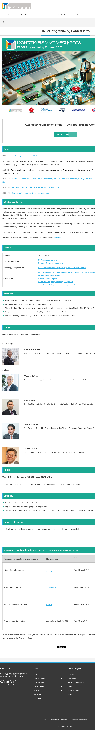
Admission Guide (44, 15)
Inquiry (45, 719)
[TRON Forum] (16, 8)
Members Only (38, 694)
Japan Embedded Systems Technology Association (57, 285)
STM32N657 (51, 587)
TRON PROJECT (62, 15)
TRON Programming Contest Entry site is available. (31, 156)
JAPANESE (37, 698)
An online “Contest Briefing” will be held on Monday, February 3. (35, 187)
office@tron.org (9, 684)
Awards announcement (65, 135)
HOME (9, 15)
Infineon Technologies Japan (49, 275)
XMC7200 (50, 571)
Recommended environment (80, 719)
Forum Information (26, 15)
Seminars (79, 15)
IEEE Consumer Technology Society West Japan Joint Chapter (62, 268)
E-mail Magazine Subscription (59, 719)
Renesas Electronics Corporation (50, 263)
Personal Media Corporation (48, 279)
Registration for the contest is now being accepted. (31, 193)
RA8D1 (49, 605)
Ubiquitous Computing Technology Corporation (55, 282)
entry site (57, 238)
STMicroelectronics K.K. (47, 260)
